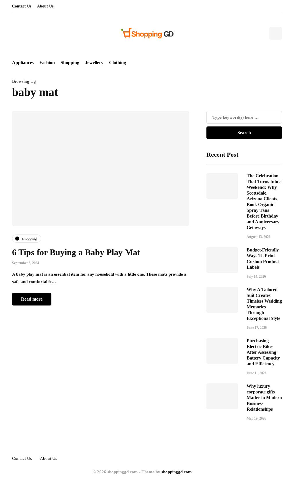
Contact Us (21, 6)
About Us (45, 6)
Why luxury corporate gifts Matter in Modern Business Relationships (264, 398)
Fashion (47, 62)
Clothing (117, 62)
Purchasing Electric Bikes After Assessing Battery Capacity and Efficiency (263, 352)
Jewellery (94, 62)
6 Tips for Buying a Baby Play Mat (76, 252)
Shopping (70, 62)
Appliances (23, 62)
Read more (31, 299)
